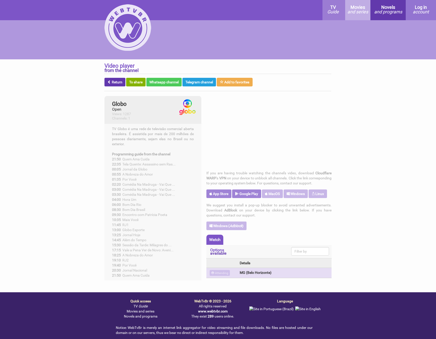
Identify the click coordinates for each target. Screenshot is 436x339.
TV (140, 306)
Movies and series (140, 311)
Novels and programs (140, 316)
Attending (221, 273)
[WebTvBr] (126, 8)
